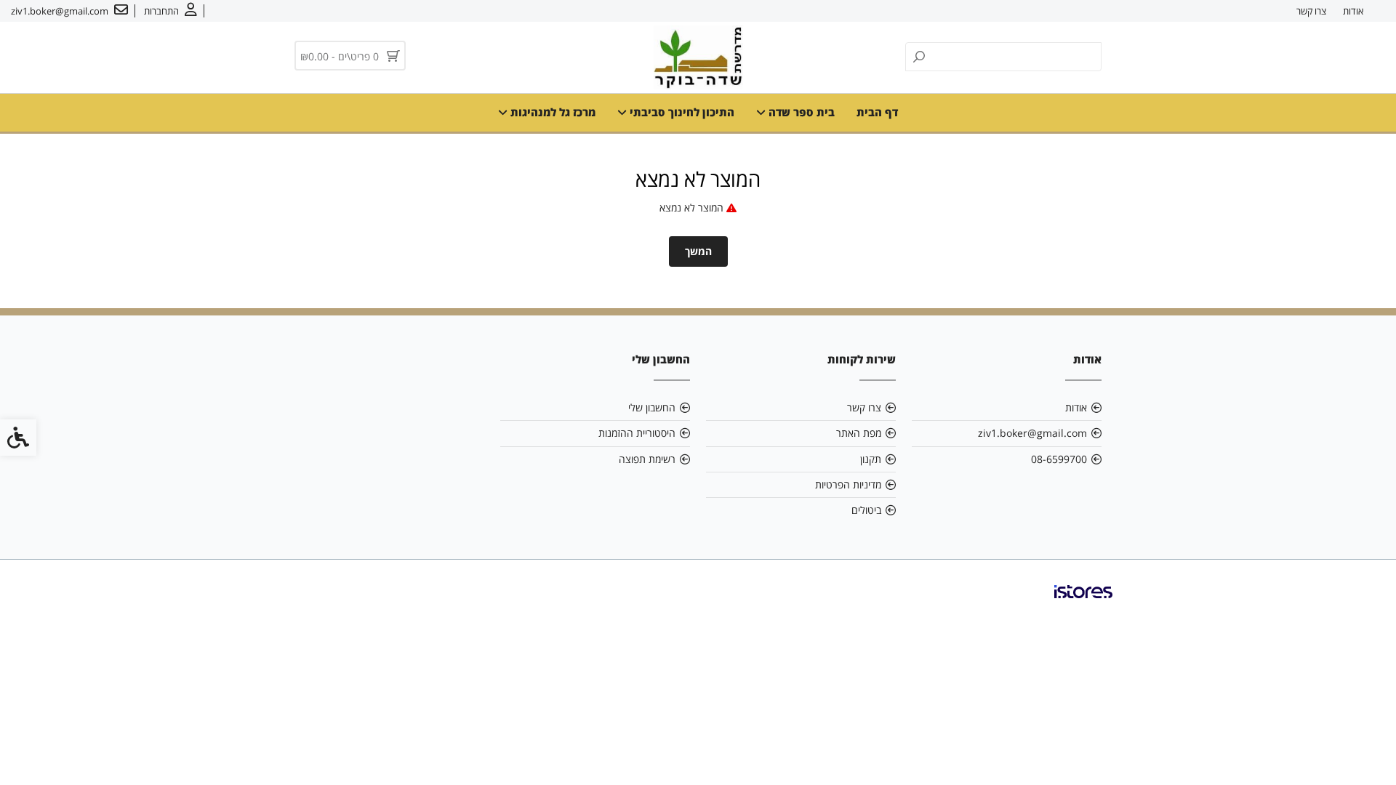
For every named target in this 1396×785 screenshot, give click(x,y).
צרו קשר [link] (1311, 10)
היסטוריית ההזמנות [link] (636, 433)
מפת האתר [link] (858, 433)
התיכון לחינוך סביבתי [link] (680, 112)
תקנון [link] (870, 459)
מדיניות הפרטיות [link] (848, 484)
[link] (170, 11)
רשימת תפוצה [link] (647, 459)
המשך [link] (698, 251)
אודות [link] (1353, 10)
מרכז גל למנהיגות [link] (551, 112)
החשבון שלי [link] (651, 407)
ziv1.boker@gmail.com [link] (1032, 433)
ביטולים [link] (866, 510)
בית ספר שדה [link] (800, 112)
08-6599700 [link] (1059, 459)
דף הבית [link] (877, 112)
